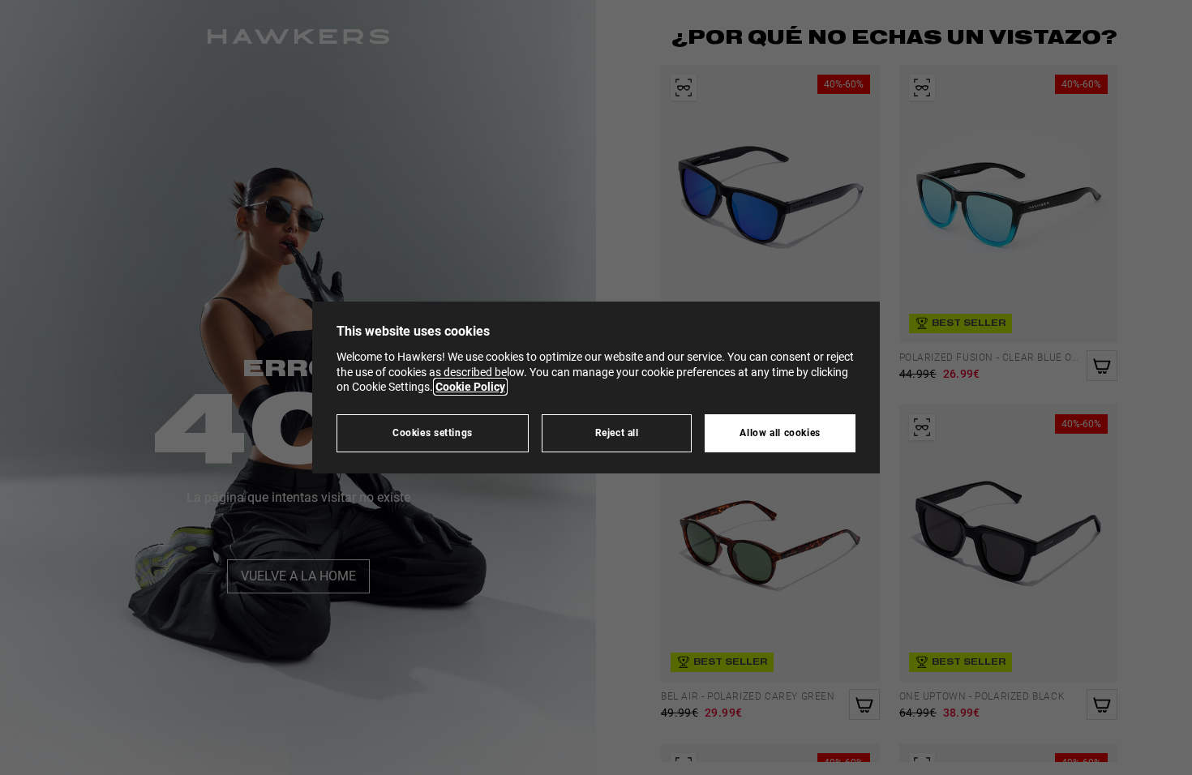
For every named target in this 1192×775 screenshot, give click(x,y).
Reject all (617, 432)
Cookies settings (432, 432)
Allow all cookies (780, 432)
